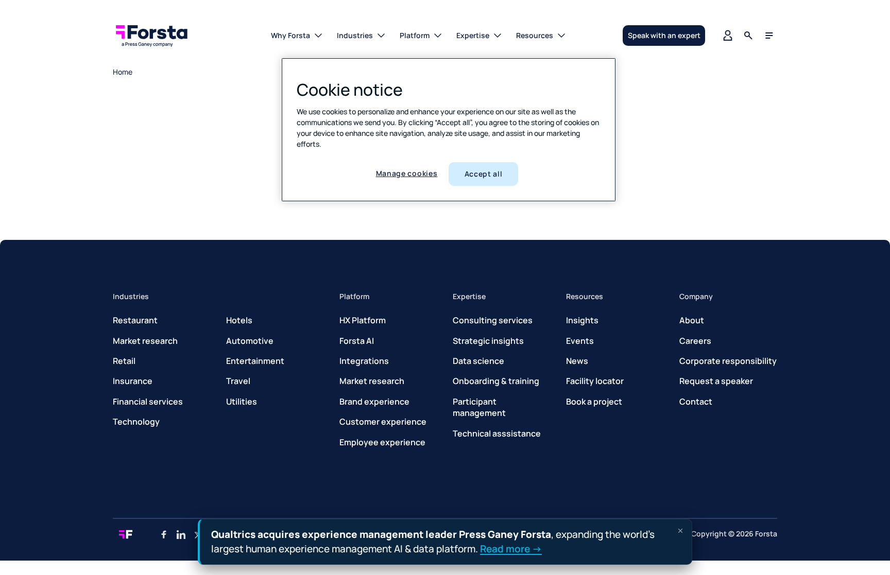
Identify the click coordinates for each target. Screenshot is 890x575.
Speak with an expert (664, 35)
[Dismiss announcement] (680, 531)
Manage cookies (407, 173)
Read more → (511, 548)
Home (122, 72)
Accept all (484, 174)
